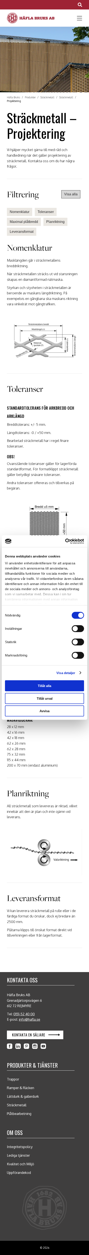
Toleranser (46, 212)
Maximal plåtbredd (24, 222)
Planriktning (55, 222)
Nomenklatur (19, 212)
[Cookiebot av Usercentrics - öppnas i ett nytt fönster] (65, 541)
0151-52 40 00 (24, 1014)
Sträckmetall (16, 1105)
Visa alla (71, 194)
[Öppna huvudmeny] (77, 18)
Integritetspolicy (20, 1147)
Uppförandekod (19, 1172)
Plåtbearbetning (19, 1113)
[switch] (78, 628)
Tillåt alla (44, 686)
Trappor (13, 1079)
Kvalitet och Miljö (20, 1164)
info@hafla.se (29, 1019)
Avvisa (44, 711)
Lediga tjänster (18, 1155)
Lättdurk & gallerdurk (23, 1096)
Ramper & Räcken (20, 1088)
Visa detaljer (65, 673)
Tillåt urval (44, 698)
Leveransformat (21, 231)
